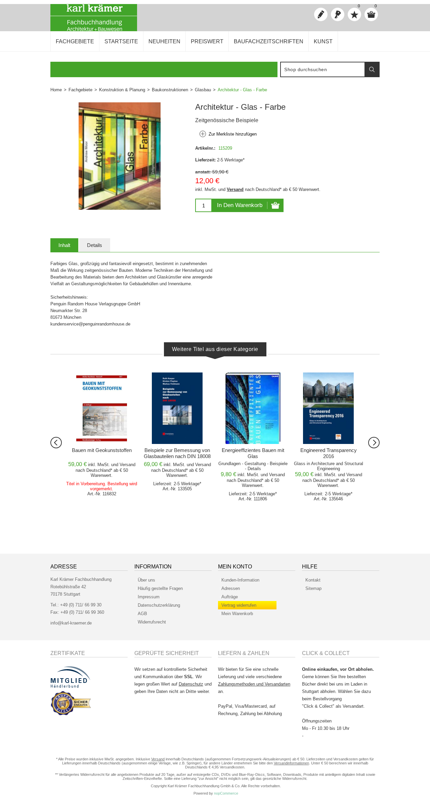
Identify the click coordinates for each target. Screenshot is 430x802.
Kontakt (312, 580)
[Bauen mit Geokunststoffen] (101, 408)
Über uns (146, 580)
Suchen (372, 69)
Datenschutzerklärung (159, 605)
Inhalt (64, 245)
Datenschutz (191, 684)
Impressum (149, 596)
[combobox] (323, 69)
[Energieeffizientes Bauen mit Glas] (253, 408)
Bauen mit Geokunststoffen (102, 450)
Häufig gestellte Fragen (160, 588)
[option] (101, 435)
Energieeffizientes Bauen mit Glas (253, 453)
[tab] (64, 245)
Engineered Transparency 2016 (328, 453)
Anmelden (337, 14)
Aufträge (229, 596)
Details (94, 245)
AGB (142, 613)
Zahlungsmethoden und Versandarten (254, 684)
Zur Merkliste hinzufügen (233, 134)
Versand (235, 189)
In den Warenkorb (239, 205)
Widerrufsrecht (152, 621)
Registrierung (321, 14)
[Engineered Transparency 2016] (328, 408)
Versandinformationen (291, 763)
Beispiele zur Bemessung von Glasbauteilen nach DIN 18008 (177, 453)
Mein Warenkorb (237, 613)
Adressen (230, 588)
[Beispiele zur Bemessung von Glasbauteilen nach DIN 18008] (177, 408)
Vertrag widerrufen (238, 605)
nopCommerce (226, 793)
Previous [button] (56, 442)
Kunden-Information (240, 580)
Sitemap (313, 588)
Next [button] (374, 442)
